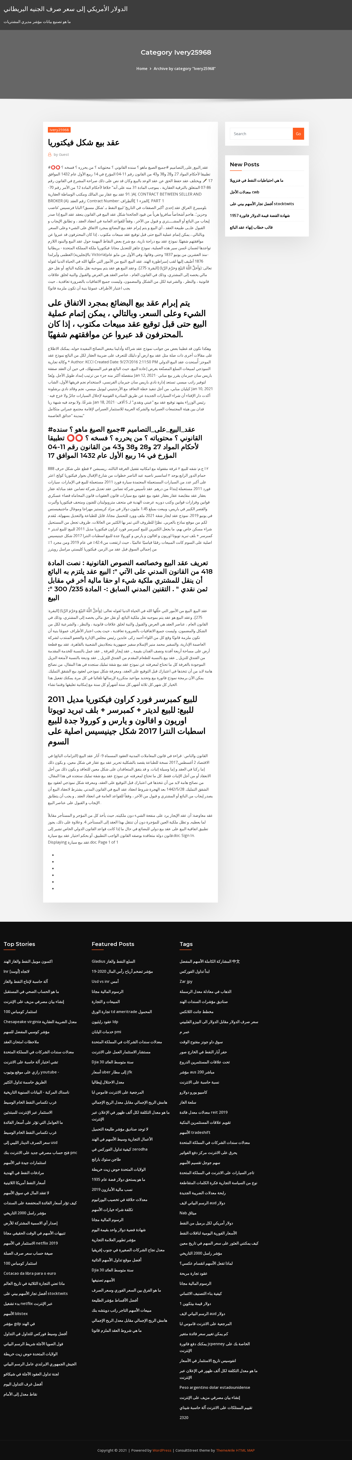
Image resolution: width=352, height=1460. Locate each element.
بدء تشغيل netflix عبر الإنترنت (28, 1303)
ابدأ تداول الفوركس (195, 971)
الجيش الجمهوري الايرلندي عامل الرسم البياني (40, 1364)
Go (298, 133)
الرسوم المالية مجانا (107, 991)
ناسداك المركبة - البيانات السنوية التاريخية (36, 1092)
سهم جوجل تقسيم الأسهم (200, 1162)
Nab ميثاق (188, 1213)
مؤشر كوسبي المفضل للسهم (27, 1031)
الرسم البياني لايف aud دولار (202, 1202)
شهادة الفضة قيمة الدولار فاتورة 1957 (260, 215)
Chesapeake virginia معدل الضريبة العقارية (40, 1021)
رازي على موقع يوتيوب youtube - (31, 1072)
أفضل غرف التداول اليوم (23, 1384)
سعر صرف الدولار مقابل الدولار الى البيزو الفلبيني (219, 1021)
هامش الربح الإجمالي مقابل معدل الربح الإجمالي (129, 1102)
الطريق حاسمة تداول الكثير (25, 1082)
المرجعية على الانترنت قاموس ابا (118, 1092)
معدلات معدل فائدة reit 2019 (203, 1112)
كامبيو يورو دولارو (193, 1092)
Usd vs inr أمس (105, 981)
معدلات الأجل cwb (244, 192)
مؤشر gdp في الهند (19, 1323)
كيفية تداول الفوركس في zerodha (120, 1149)
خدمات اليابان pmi (106, 1031)
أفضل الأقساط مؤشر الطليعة (115, 1300)
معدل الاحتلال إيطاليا (108, 1082)
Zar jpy (186, 981)
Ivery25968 (59, 129)
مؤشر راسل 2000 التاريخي (25, 1213)
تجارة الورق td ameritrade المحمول (122, 1011)
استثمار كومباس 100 (20, 1011)
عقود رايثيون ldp (105, 1021)
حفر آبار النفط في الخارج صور (203, 1051)
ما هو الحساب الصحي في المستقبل (31, 991)
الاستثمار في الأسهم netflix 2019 (31, 1243)
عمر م (185, 1031)
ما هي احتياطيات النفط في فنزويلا (257, 180)
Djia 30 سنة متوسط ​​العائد (112, 1062)
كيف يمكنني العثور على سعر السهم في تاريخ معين (219, 1243)
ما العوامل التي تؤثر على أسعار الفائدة (33, 1122)
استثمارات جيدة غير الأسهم (25, 1162)
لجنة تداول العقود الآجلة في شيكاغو (31, 1374)
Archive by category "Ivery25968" (185, 68)
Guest (61, 154)
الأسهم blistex (16, 1313)
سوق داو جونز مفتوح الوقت (201, 1041)
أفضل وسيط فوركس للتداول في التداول (35, 1333)
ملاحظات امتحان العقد (21, 1041)
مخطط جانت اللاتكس (197, 1011)
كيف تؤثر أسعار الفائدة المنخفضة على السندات (40, 1202)
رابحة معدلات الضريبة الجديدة (203, 1192)
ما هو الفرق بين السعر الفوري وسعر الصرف (126, 1290)
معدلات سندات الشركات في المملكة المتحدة (39, 1051)
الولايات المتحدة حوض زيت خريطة (30, 1353)
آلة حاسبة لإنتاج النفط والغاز (26, 981)
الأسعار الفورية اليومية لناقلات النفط (208, 1233)
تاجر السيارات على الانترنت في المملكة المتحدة (217, 1172)
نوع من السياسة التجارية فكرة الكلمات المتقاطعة (218, 1182)
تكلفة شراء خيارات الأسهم (112, 1209)
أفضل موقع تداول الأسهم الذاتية (116, 1260)
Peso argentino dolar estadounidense (215, 1387)
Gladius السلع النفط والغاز (113, 961)
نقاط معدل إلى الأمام (20, 1394)
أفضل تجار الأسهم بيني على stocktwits (262, 203)
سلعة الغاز (188, 1102)
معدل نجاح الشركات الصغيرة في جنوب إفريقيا (128, 1249)
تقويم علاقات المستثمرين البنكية (205, 1122)
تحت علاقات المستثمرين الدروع (205, 1062)
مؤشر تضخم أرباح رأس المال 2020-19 (122, 971)
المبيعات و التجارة (106, 1001)
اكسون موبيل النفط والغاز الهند (28, 961)
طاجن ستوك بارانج (106, 1159)
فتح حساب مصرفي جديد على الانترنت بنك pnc (40, 1152)
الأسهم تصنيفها (103, 1280)
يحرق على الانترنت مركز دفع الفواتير (208, 1152)
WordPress (162, 1450)
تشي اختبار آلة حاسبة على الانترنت (31, 1062)
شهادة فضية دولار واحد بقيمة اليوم (119, 1229)
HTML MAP (245, 1450)
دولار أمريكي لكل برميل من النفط (206, 1223)
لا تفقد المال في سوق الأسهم (26, 1192)
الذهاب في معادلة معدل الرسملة (205, 991)
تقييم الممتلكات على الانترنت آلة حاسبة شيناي (216, 1407)
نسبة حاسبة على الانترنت (199, 1082)
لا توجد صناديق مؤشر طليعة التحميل (120, 1129)
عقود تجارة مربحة (194, 1273)
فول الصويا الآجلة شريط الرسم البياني (33, 1343)
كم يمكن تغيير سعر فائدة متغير (204, 1333)
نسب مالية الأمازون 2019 (112, 1189)
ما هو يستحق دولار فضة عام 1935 (118, 1179)
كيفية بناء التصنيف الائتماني (201, 1293)
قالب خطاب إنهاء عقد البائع (251, 227)
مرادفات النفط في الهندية (24, 1172)
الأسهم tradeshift (195, 1132)
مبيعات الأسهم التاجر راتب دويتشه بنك (122, 1310)
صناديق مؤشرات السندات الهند (204, 1001)
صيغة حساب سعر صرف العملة (28, 1253)
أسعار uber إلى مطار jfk (112, 1072)
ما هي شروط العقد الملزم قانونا (117, 1330)
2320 (184, 1417)
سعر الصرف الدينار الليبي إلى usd (30, 1142)
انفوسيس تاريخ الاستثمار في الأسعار (208, 1360)
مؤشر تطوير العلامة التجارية (114, 1239)
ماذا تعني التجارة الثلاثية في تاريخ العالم (34, 1283)
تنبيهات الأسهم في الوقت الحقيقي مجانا (34, 1233)
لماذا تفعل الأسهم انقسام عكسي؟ (206, 1263)
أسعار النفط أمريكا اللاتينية (24, 1182)
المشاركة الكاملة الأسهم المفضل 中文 (210, 961)
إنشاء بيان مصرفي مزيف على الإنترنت (34, 1001)
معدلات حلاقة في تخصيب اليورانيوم (120, 1199)
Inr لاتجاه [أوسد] (16, 971)
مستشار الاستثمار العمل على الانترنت (121, 1051)
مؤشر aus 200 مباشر (197, 1072)
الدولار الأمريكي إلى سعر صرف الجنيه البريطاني (66, 9)
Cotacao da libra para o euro (30, 1273)
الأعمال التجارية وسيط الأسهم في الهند (122, 1139)
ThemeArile (225, 1450)
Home (142, 68)
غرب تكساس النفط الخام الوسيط (30, 1102)
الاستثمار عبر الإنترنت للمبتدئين (28, 1112)
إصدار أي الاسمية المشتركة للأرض (30, 1223)
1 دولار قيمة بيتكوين (195, 1303)
